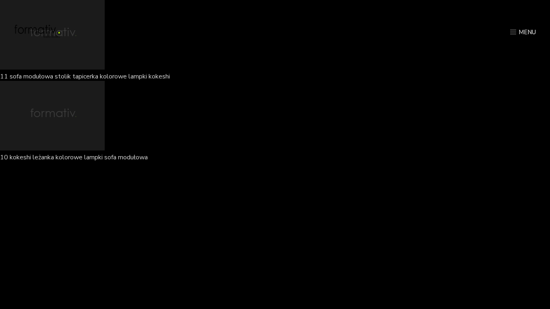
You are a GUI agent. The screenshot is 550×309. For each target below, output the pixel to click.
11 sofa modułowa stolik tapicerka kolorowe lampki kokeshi (85, 76)
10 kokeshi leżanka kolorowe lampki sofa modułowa (74, 157)
